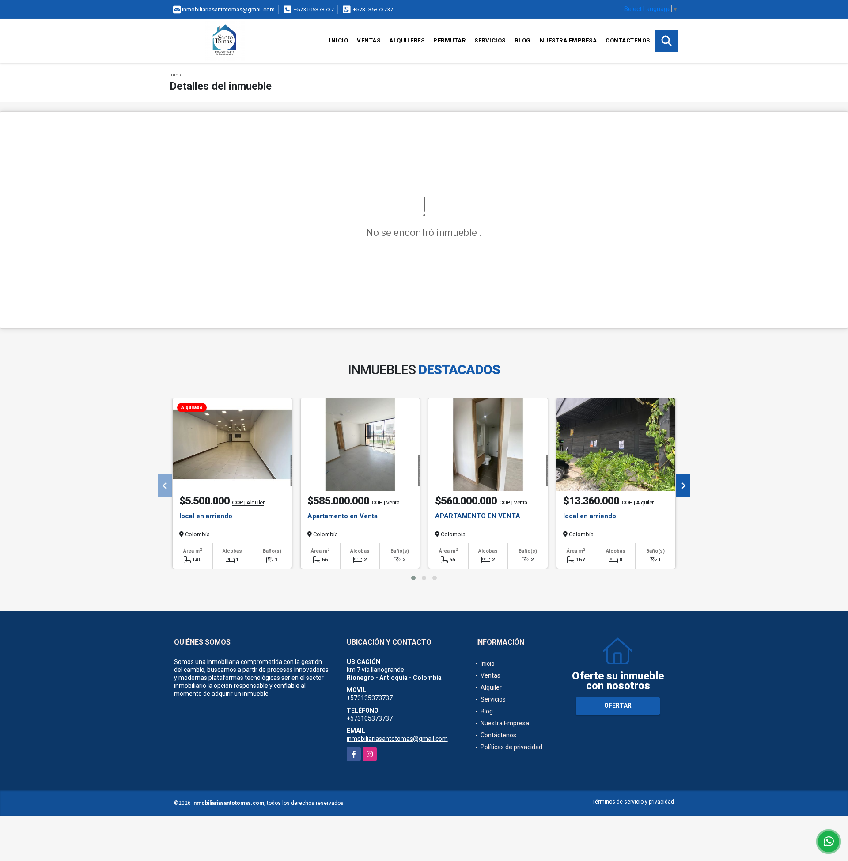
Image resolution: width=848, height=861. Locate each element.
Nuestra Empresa (568, 40)
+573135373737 (373, 9)
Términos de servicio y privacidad (633, 802)
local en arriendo (205, 516)
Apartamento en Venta (342, 516)
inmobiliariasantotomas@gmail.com (397, 738)
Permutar (449, 40)
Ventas (368, 40)
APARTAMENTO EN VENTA (477, 516)
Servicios (490, 40)
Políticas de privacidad (511, 747)
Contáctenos (628, 40)
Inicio (338, 40)
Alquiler (491, 687)
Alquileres (406, 40)
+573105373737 (314, 9)
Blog (523, 40)
